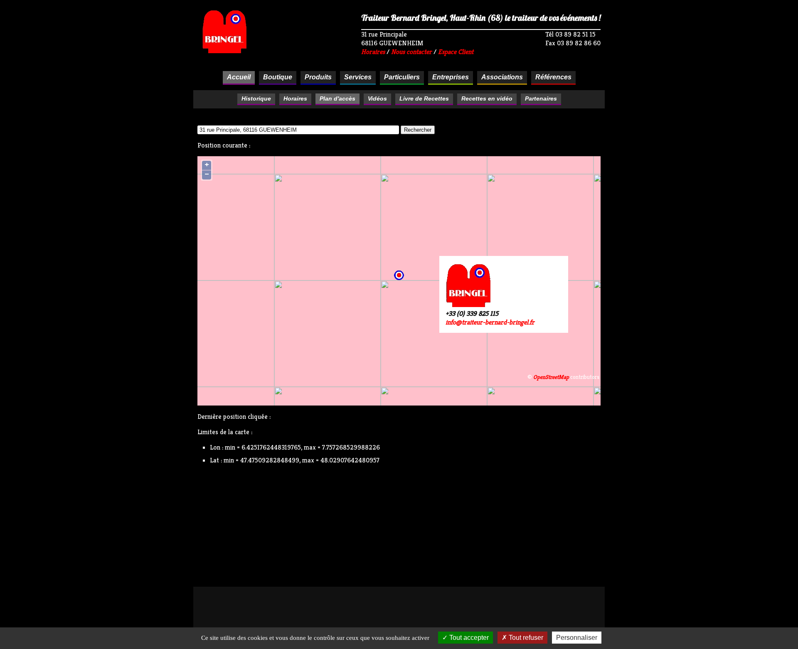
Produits (318, 77)
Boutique (277, 77)
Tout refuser (525, 637)
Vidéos (377, 98)
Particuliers (402, 77)
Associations (502, 77)
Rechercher (417, 130)
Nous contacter (411, 51)
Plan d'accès (337, 98)
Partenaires (541, 98)
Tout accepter (468, 637)
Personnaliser (576, 637)
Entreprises (450, 77)
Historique (256, 98)
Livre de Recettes (424, 98)
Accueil (239, 77)
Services (358, 77)
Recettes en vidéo (486, 98)
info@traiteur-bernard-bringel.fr (490, 322)
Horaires (373, 51)
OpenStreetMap (551, 377)
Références (553, 77)
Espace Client (455, 51)
